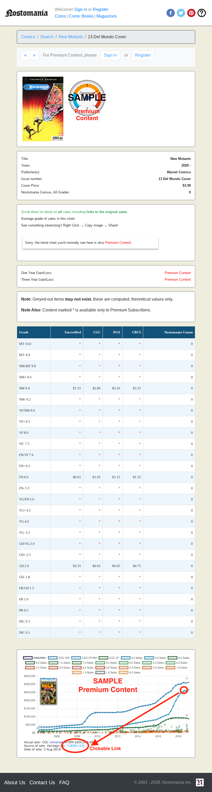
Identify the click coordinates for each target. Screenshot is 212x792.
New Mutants (71, 37)
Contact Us (42, 782)
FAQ (64, 782)
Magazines (106, 16)
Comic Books (81, 16)
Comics (28, 37)
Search (47, 37)
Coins (60, 16)
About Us (14, 782)
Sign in (80, 9)
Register (100, 9)
